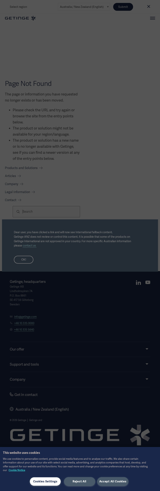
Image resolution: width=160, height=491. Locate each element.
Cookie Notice (17, 470)
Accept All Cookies (112, 481)
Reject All (79, 481)
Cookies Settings (45, 481)
